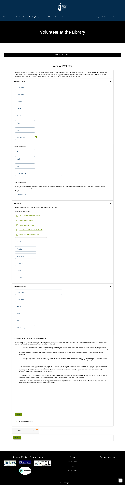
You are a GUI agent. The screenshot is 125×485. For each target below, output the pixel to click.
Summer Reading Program (32, 17)
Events (81, 17)
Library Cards (15, 17)
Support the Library (103, 17)
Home (5, 17)
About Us (47, 17)
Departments (59, 17)
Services (90, 17)
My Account (117, 17)
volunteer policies (62, 54)
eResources (71, 17)
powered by (62, 483)
